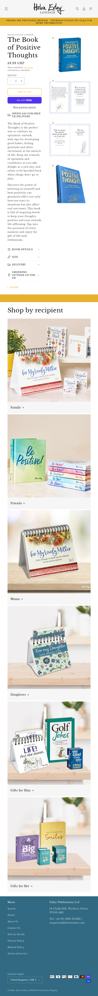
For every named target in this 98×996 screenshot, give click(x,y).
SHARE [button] (14, 287)
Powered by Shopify (47, 990)
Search (12, 908)
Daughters (18, 694)
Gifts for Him (21, 790)
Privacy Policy (16, 941)
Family (16, 407)
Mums (15, 599)
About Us (13, 921)
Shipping (28, 67)
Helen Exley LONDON (27, 990)
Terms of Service (17, 953)
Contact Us (14, 928)
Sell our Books (16, 934)
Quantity (12, 75)
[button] (6, 9)
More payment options (24, 107)
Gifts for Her (20, 886)
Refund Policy (16, 947)
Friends (16, 503)
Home (11, 915)
